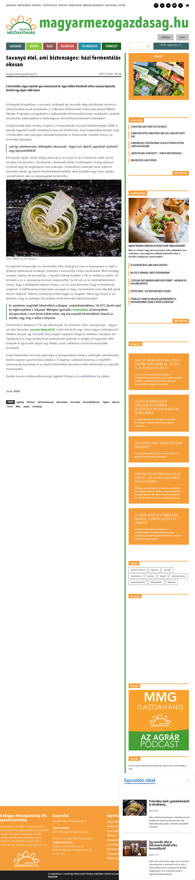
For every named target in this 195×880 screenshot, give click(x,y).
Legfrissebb (136, 120)
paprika (26, 406)
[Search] (148, 46)
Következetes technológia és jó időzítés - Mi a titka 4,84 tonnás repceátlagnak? (157, 478)
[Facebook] (156, 5)
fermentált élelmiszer (91, 402)
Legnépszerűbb (137, 193)
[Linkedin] (168, 5)
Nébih (18, 406)
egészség (20, 402)
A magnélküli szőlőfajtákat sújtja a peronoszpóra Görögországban (157, 144)
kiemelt (163, 576)
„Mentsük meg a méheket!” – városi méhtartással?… (157, 153)
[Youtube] (174, 5)
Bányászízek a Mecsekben (144, 160)
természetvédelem (138, 582)
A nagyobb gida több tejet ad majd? (149, 126)
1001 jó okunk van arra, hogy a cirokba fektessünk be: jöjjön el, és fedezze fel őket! (158, 364)
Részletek (53, 876)
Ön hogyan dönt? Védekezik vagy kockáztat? (158, 445)
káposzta (115, 402)
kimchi (10, 406)
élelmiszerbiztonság (45, 402)
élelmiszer (31, 402)
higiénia (106, 402)
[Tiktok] (180, 5)
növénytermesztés (178, 576)
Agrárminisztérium (138, 569)
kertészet (150, 576)
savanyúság (37, 406)
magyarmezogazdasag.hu (114, 23)
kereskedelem (136, 576)
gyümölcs (167, 569)
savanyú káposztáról (42, 329)
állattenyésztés (156, 582)
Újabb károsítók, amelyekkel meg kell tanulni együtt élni (158, 135)
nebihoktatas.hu (90, 376)
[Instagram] (162, 5)
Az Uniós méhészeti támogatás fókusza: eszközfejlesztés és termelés (156, 519)
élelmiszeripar (62, 402)
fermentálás (81, 310)
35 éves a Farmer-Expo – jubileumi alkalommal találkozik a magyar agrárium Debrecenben (157, 407)
